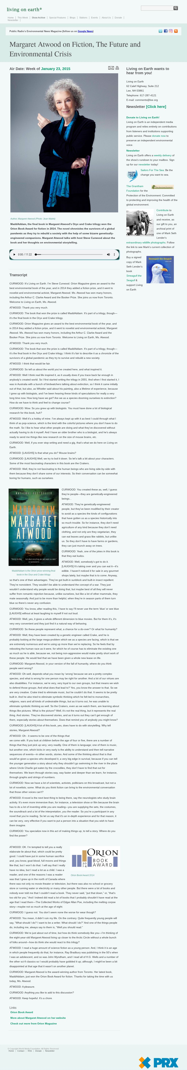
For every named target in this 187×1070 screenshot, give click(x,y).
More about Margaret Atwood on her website (38, 1017)
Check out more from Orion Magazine (33, 1023)
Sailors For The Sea (152, 170)
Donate (118, 17)
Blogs (72, 17)
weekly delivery (162, 155)
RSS (30, 1051)
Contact (20, 1051)
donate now (159, 135)
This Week (23, 17)
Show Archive (38, 17)
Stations (83, 17)
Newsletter (13, 20)
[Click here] (155, 107)
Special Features (57, 17)
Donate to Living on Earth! (142, 117)
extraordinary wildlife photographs (145, 242)
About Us (106, 17)
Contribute (163, 210)
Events (94, 17)
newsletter (144, 164)
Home (11, 17)
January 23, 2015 (55, 69)
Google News (85, 31)
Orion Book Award (21, 1012)
